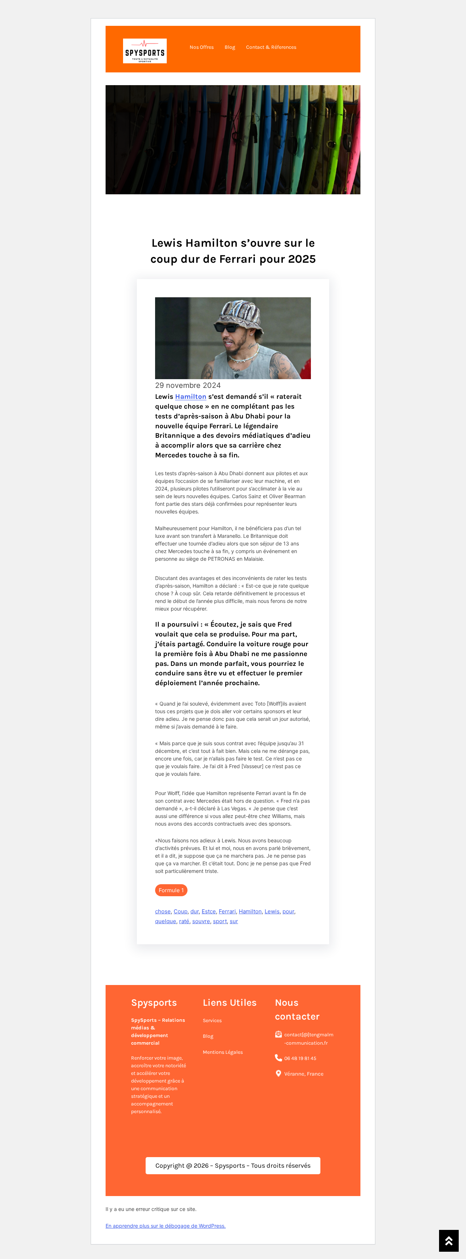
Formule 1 (171, 890)
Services (212, 1020)
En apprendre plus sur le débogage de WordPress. (166, 1226)
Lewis (272, 911)
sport (220, 921)
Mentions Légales (223, 1052)
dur (194, 911)
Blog (208, 1036)
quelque (165, 921)
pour (288, 911)
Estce (209, 911)
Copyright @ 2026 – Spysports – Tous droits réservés (233, 1165)
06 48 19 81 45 (300, 1058)
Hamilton (190, 396)
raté (184, 921)
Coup (180, 911)
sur (234, 921)
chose (163, 911)
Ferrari (227, 911)
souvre (201, 921)
